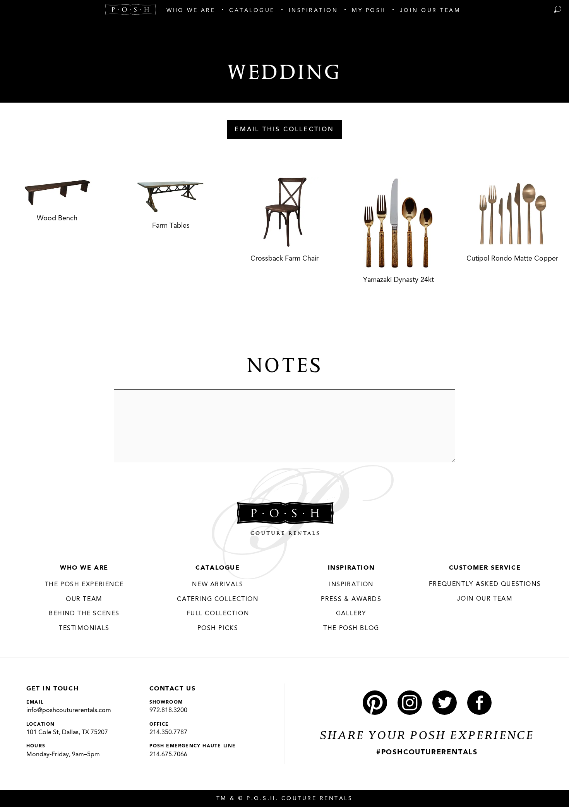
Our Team (84, 599)
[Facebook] (479, 702)
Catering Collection (217, 599)
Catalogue (217, 568)
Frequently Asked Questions (485, 584)
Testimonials (84, 628)
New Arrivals (217, 585)
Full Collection (218, 614)
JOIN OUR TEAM (485, 599)
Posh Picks (217, 628)
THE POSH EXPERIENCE (84, 585)
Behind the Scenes (84, 614)
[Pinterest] (375, 702)
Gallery (351, 614)
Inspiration (351, 568)
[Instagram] (410, 702)
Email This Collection (284, 130)
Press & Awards (351, 599)
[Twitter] (444, 702)
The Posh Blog (351, 628)
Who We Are (84, 568)
